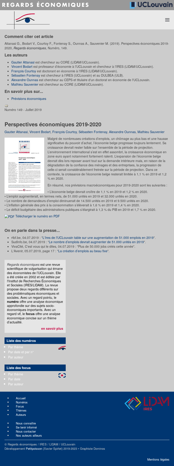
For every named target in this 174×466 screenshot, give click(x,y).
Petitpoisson (34, 448)
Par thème (15, 347)
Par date (14, 379)
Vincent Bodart (21, 66)
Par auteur (15, 357)
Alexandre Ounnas (24, 80)
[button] (167, 19)
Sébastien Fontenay (25, 75)
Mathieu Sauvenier (24, 84)
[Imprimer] (6, 105)
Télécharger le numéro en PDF (37, 216)
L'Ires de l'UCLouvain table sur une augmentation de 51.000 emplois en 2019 (98, 237)
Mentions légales (158, 459)
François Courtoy (23, 71)
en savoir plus (52, 328)
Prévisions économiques (28, 98)
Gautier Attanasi (22, 62)
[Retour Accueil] (45, 19)
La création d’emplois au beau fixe (82, 251)
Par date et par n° (21, 352)
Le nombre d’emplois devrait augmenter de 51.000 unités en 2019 (96, 242)
